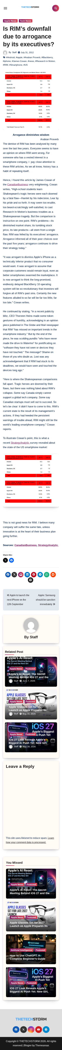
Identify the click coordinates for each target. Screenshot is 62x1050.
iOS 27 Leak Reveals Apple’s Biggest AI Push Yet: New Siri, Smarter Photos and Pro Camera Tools (30, 993)
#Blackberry (47, 57)
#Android (10, 57)
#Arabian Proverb (32, 57)
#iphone (7, 61)
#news (31, 61)
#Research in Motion (45, 61)
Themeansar (42, 1045)
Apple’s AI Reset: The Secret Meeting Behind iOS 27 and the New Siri (28, 677)
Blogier (28, 1045)
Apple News (10, 21)
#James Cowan (19, 61)
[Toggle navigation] (5, 8)
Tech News (25, 21)
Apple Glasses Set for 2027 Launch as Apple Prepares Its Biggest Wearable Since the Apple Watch (29, 927)
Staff (14, 52)
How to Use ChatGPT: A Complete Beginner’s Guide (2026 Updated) (27, 958)
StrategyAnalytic (20, 442)
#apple (19, 57)
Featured (30, 669)
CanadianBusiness (17, 184)
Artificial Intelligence (21, 950)
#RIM (5, 65)
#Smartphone (15, 65)
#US (25, 65)
